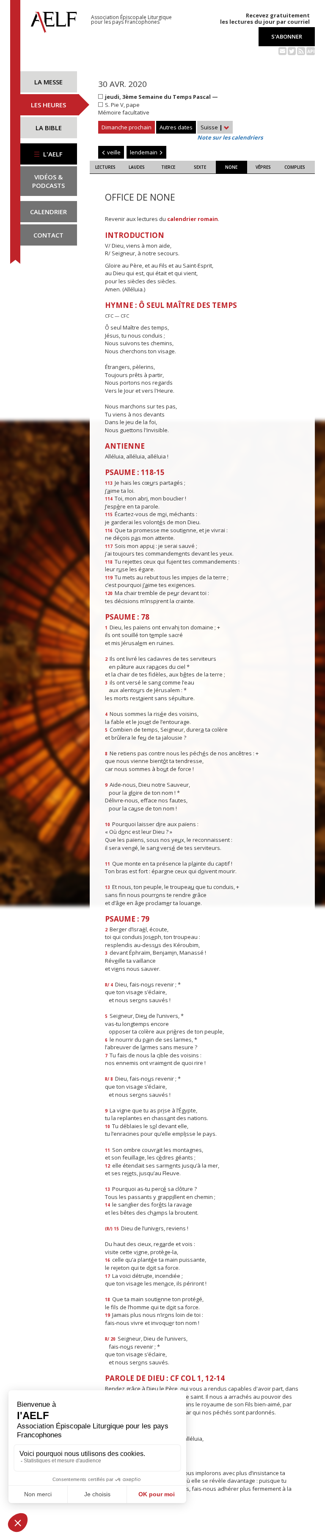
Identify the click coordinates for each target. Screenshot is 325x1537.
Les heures (48, 105)
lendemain (144, 152)
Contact (48, 235)
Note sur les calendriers (230, 137)
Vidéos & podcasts (48, 181)
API (310, 51)
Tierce (168, 167)
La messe (48, 82)
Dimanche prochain (126, 127)
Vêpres (263, 167)
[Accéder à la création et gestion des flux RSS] (301, 50)
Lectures (105, 167)
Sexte (200, 167)
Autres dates (176, 127)
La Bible (49, 127)
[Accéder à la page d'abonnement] (282, 50)
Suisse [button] (212, 127)
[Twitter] (292, 50)
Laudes (137, 167)
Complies (294, 167)
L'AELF (52, 154)
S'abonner (286, 36)
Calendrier (48, 211)
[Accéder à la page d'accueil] (53, 20)
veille (113, 152)
